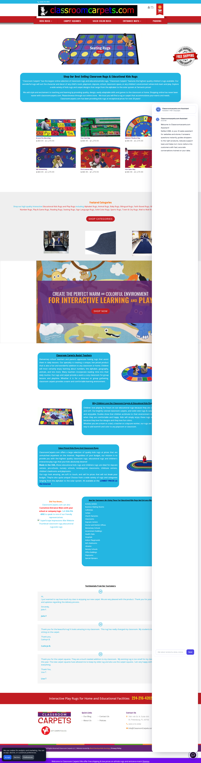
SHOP (100, 52)
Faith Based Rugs (141, 206)
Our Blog (87, 716)
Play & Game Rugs (41, 209)
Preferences (28, 757)
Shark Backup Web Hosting (100, 748)
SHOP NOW (100, 311)
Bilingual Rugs (126, 206)
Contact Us (104, 716)
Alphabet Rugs (90, 206)
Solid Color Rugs (102, 21)
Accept (7, 757)
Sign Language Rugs (85, 209)
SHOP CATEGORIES (100, 219)
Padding (157, 21)
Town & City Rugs (130, 209)
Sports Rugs (116, 209)
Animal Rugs (103, 206)
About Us (87, 720)
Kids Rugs (45, 21)
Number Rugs (26, 209)
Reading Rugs (56, 209)
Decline (17, 757)
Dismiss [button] (145, 761)
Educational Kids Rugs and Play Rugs (58, 206)
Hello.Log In (152, 7)
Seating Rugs (100, 48)
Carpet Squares (72, 21)
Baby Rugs (114, 206)
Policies (102, 720)
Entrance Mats (131, 21)
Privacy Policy (116, 748)
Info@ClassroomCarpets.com (140, 728)
